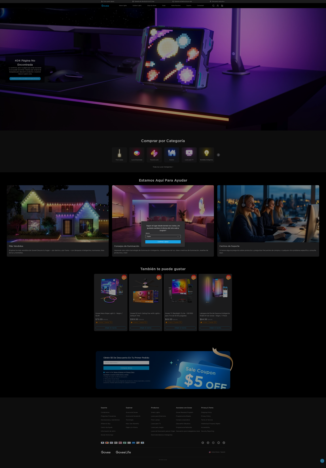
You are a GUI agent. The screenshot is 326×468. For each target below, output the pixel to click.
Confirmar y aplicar (163, 241)
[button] (163, 236)
